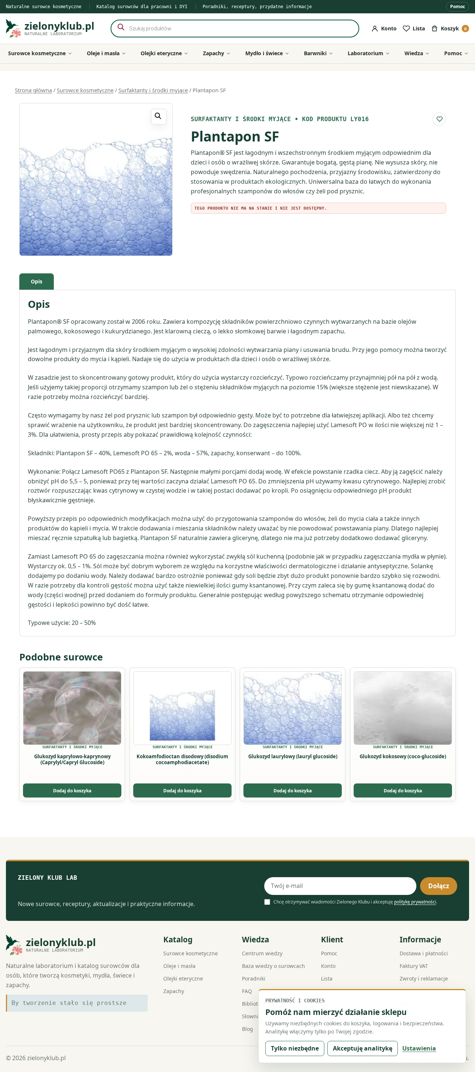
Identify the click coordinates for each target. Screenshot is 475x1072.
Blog (247, 1028)
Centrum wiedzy (262, 953)
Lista (326, 978)
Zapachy (173, 991)
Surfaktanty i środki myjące (153, 90)
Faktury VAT (414, 965)
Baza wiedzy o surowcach (273, 965)
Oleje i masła (179, 965)
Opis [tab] (36, 281)
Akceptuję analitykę (362, 1048)
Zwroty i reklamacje (424, 978)
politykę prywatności (415, 902)
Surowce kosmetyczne (85, 90)
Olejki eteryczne (183, 978)
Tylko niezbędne (295, 1048)
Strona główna (33, 90)
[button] (159, 116)
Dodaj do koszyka (72, 791)
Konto (328, 965)
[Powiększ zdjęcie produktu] (96, 179)
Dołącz (438, 886)
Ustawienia (419, 1048)
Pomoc (457, 6)
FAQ (247, 991)
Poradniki (253, 978)
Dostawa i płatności (424, 953)
